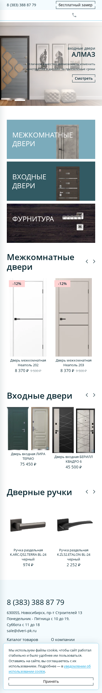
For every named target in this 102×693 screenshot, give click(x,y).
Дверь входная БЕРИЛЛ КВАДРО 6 (73, 459)
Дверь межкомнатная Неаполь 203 (74, 362)
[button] (9, 100)
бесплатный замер (76, 4)
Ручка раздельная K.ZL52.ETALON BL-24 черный (73, 555)
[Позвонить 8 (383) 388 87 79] (74, 15)
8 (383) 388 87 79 (21, 4)
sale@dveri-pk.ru (22, 630)
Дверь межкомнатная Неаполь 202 (28, 362)
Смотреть (84, 78)
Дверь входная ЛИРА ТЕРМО (28, 456)
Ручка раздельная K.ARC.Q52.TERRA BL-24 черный (28, 555)
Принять (51, 681)
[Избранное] (83, 15)
